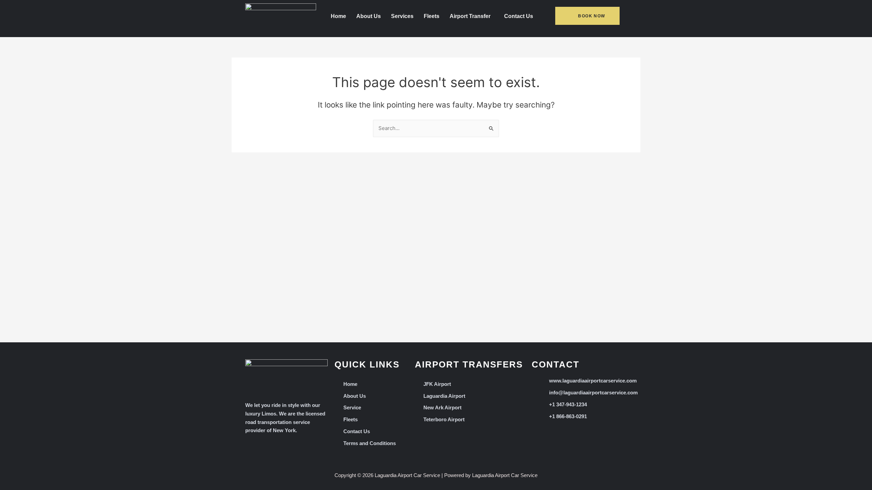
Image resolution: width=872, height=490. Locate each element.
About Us (368, 16)
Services (402, 16)
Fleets (431, 16)
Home (338, 16)
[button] (472, 16)
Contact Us (518, 16)
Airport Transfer (470, 16)
